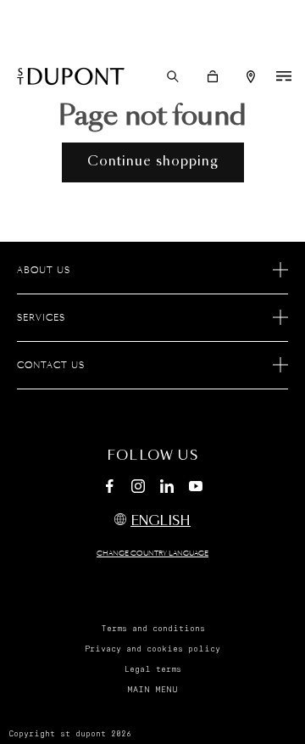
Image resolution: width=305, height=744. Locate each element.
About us (43, 270)
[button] (173, 76)
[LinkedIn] (167, 488)
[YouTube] (195, 487)
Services (41, 318)
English (160, 521)
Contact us (51, 365)
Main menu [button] (152, 690)
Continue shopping (153, 161)
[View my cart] (213, 76)
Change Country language (152, 554)
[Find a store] (251, 76)
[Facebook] (109, 488)
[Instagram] (138, 488)
